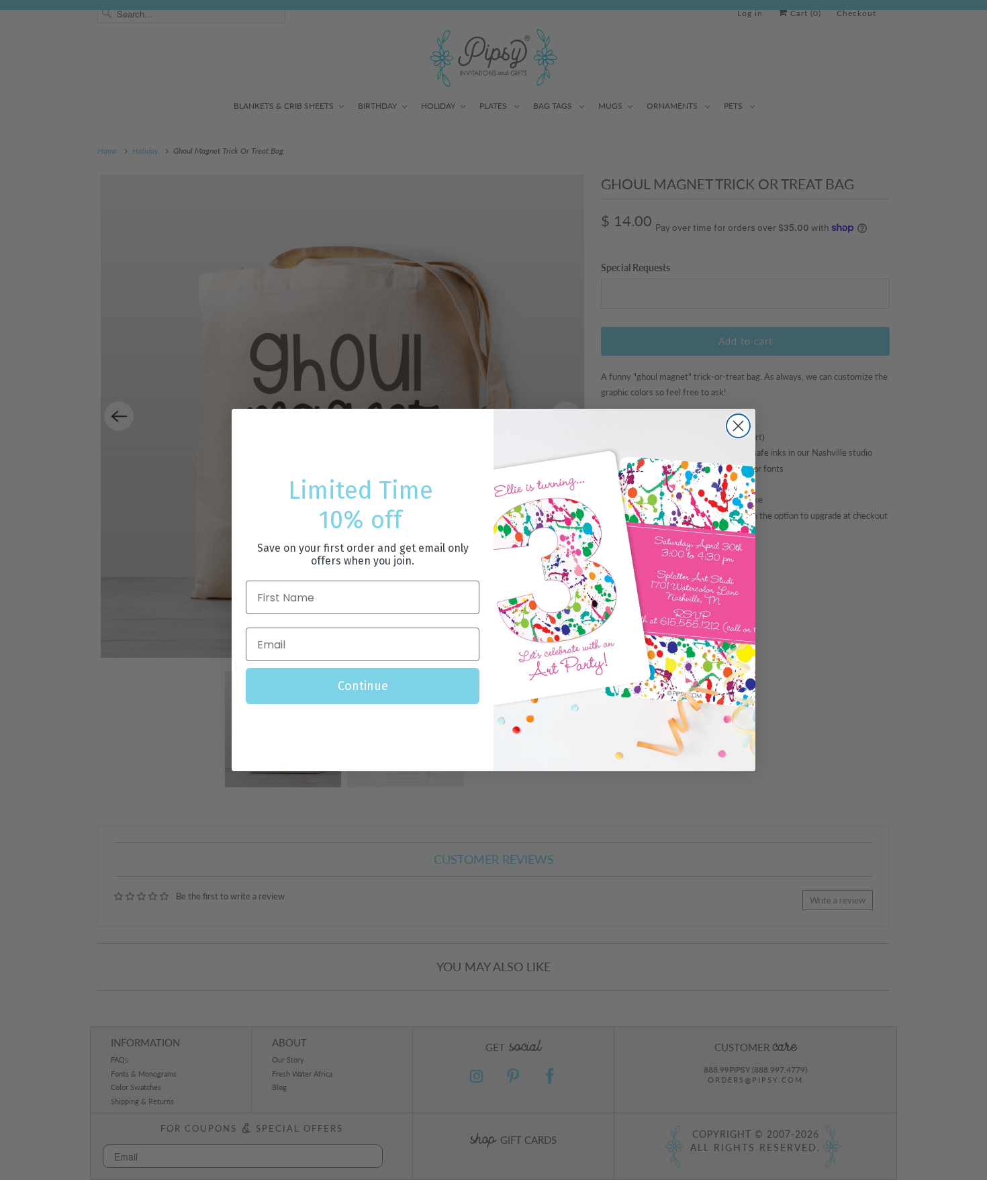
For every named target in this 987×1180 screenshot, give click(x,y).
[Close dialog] (738, 426)
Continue (363, 686)
